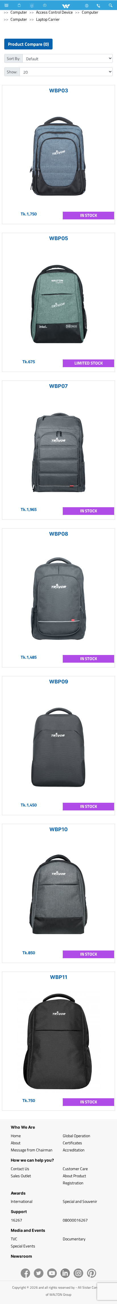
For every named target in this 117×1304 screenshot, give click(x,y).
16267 (16, 1220)
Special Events (23, 1246)
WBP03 (58, 90)
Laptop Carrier (48, 19)
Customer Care (75, 1169)
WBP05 (58, 238)
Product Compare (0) (28, 44)
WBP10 (58, 829)
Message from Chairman (32, 1150)
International (21, 1201)
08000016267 (75, 1220)
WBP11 (58, 977)
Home (16, 1136)
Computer (19, 12)
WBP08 (58, 534)
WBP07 (58, 386)
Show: (12, 72)
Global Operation (76, 1136)
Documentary (74, 1239)
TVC (14, 1239)
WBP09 (58, 682)
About (15, 1143)
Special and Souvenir (80, 1201)
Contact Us (20, 1169)
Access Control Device (54, 12)
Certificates (72, 1143)
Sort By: (13, 58)
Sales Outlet (21, 1176)
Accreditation (74, 1150)
